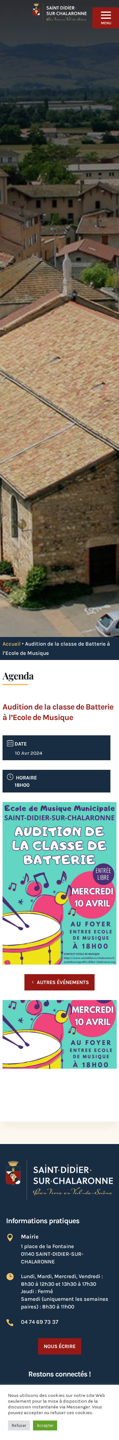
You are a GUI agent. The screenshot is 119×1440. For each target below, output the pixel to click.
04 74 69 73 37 (39, 1321)
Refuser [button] (19, 1425)
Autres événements (63, 982)
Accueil (12, 643)
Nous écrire (60, 1346)
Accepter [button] (45, 1425)
